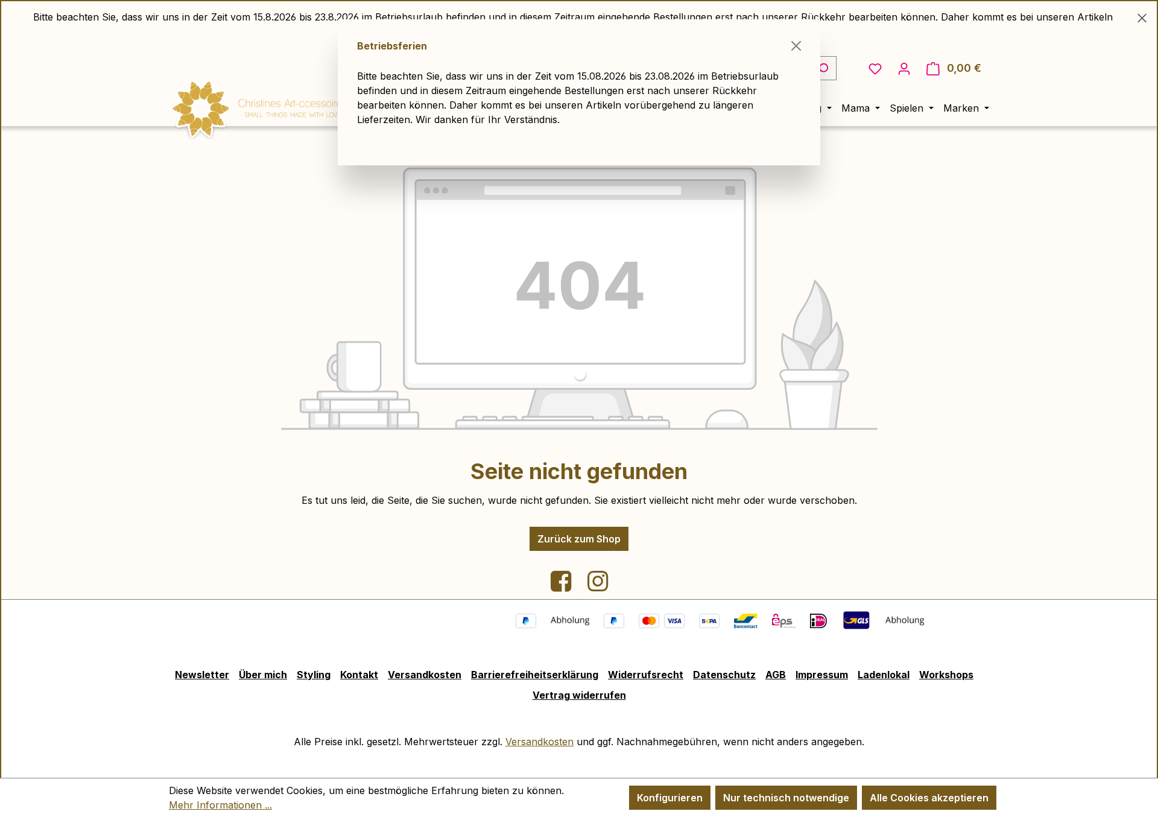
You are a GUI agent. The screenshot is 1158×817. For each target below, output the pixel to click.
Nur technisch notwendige (786, 798)
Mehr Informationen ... (220, 805)
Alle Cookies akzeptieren (929, 798)
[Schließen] (796, 46)
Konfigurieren (670, 798)
